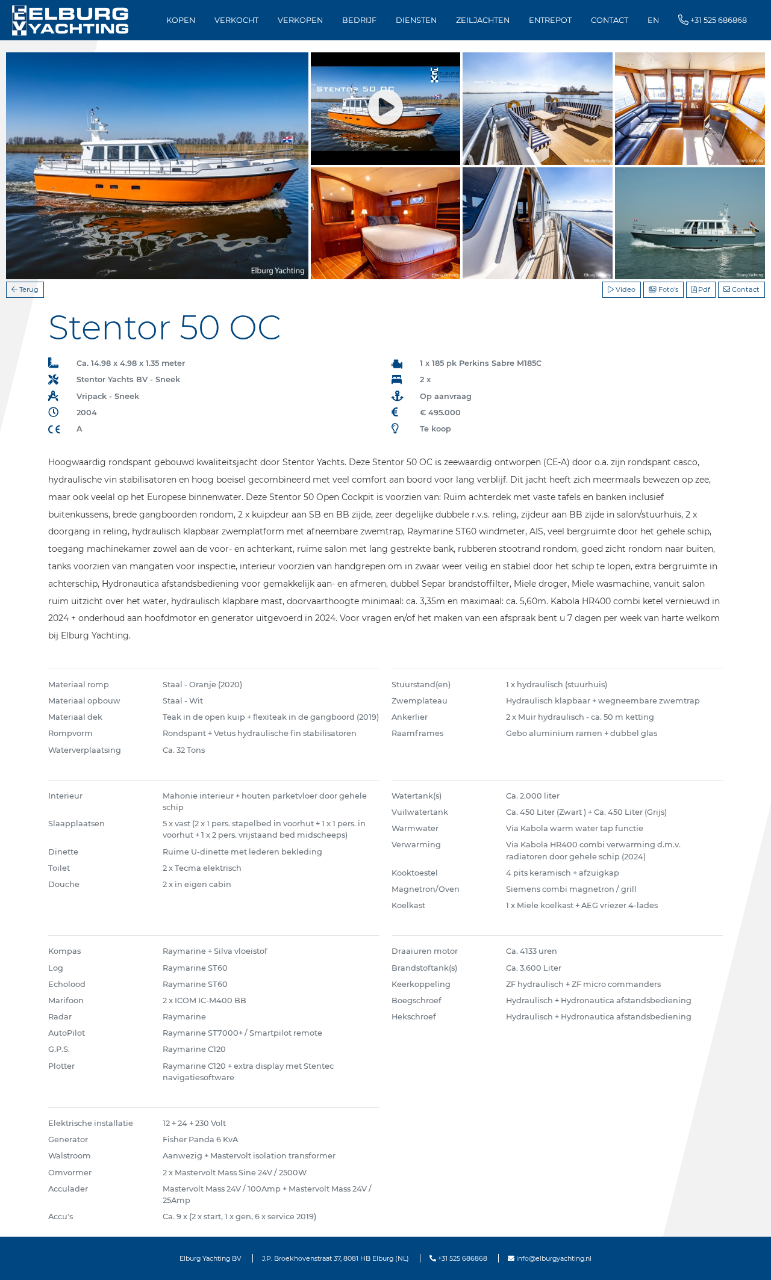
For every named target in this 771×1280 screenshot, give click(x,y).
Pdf (703, 289)
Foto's (667, 289)
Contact (609, 20)
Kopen (180, 20)
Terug (28, 289)
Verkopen (300, 20)
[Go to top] (746, 1258)
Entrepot (550, 20)
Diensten (416, 20)
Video (624, 289)
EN (653, 20)
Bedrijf (359, 20)
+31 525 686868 (461, 1258)
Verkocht (236, 20)
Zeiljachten (483, 20)
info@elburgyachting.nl (553, 1258)
